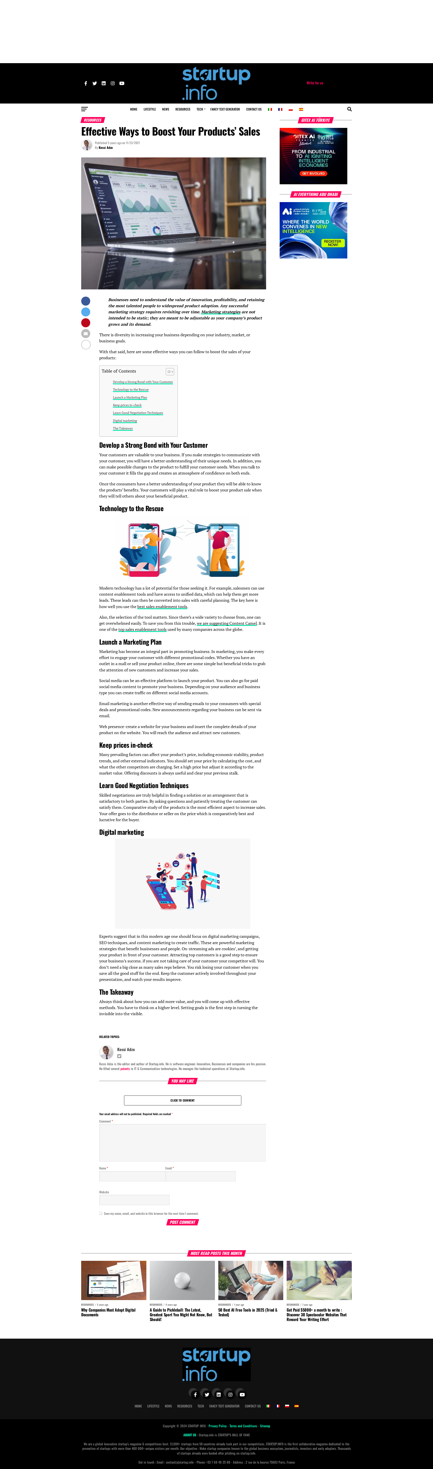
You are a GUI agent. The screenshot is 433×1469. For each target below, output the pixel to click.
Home (133, 109)
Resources (182, 109)
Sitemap (265, 1425)
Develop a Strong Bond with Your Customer (143, 382)
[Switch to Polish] (290, 109)
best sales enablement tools (162, 606)
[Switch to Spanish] (301, 109)
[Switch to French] (280, 109)
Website (104, 1192)
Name (103, 1168)
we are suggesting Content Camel (227, 623)
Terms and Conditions (244, 1425)
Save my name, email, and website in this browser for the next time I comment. (151, 1213)
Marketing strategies (220, 311)
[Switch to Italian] (270, 109)
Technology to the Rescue (131, 389)
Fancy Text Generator (225, 109)
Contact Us (254, 109)
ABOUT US (190, 1434)
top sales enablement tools (142, 629)
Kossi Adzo (106, 147)
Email (169, 1168)
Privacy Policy (218, 1425)
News (165, 109)
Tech (200, 109)
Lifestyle (150, 109)
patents (125, 1068)
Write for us (315, 82)
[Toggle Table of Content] (167, 372)
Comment (106, 1121)
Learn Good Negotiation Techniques (138, 412)
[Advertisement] (216, 31)
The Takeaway (123, 428)
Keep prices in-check (127, 405)
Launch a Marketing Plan (130, 397)
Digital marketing (125, 420)
